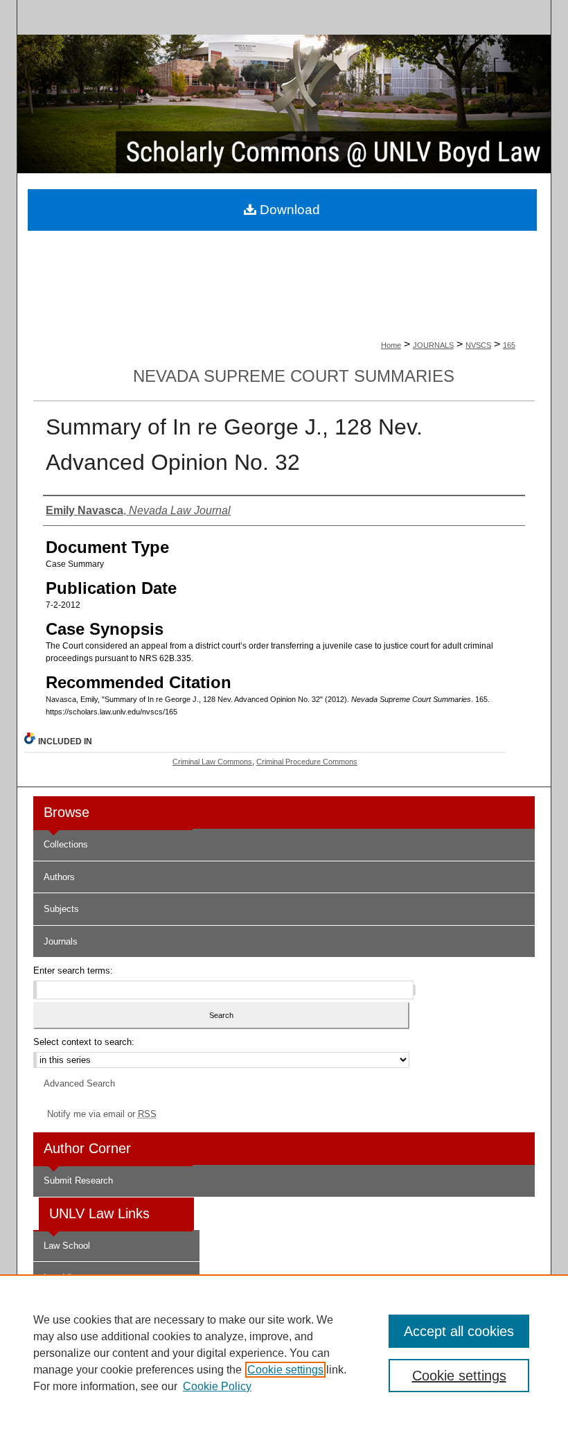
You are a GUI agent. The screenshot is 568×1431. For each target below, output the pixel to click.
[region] (284, 1352)
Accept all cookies (459, 1331)
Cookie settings (285, 1370)
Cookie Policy (217, 1386)
